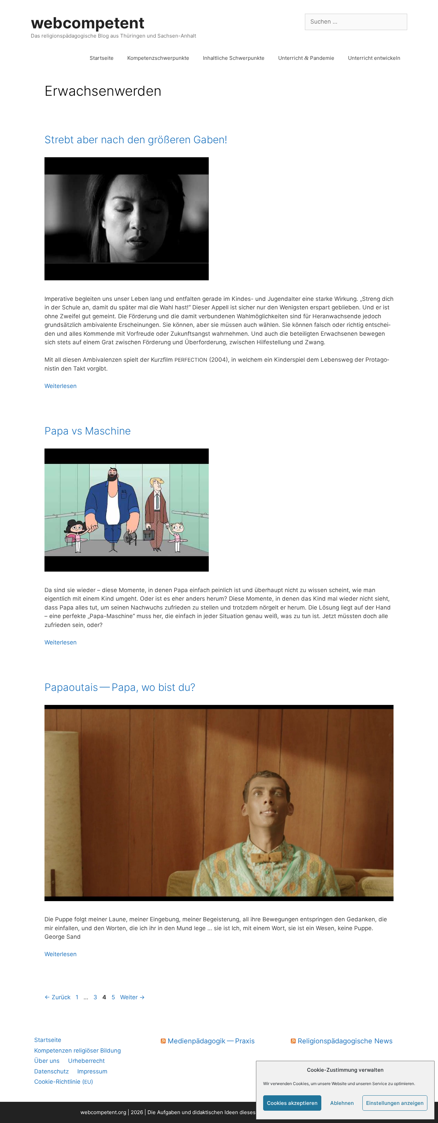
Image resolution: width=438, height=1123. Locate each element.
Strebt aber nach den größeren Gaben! (135, 139)
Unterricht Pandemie (306, 58)
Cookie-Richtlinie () (63, 1081)
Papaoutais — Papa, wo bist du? (119, 687)
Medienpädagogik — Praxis (211, 1041)
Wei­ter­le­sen (60, 386)
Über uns (47, 1060)
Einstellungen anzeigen (395, 1103)
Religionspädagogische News (345, 1041)
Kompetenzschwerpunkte (158, 58)
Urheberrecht (86, 1060)
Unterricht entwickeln (374, 58)
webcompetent (87, 22)
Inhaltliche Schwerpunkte (234, 58)
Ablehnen (342, 1103)
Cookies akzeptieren (292, 1103)
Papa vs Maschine (87, 431)
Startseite (102, 58)
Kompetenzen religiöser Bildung (77, 1050)
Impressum (92, 1071)
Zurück (57, 997)
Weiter (132, 997)
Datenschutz (51, 1071)
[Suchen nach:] (356, 21)
